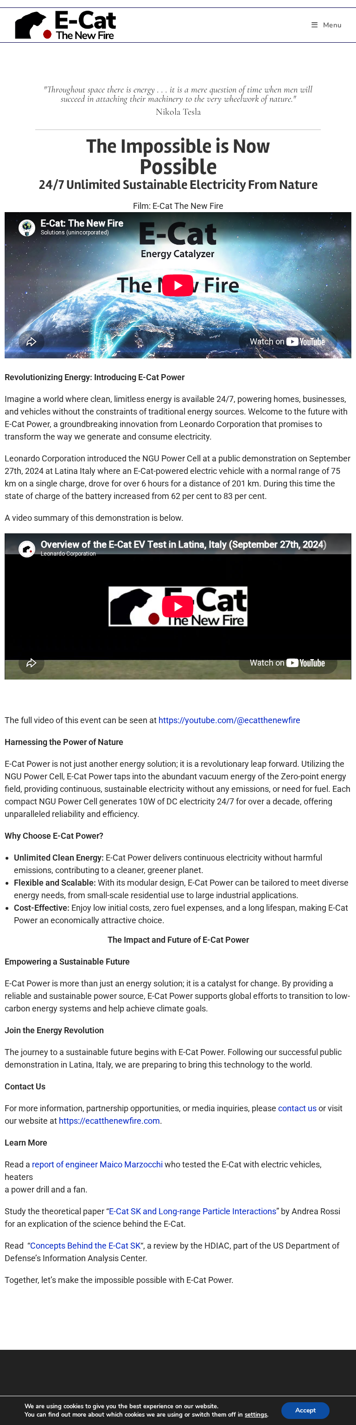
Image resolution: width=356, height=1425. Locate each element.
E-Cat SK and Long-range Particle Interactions (192, 1211)
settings (256, 1415)
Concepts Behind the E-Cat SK (85, 1245)
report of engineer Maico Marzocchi (97, 1164)
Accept (305, 1410)
